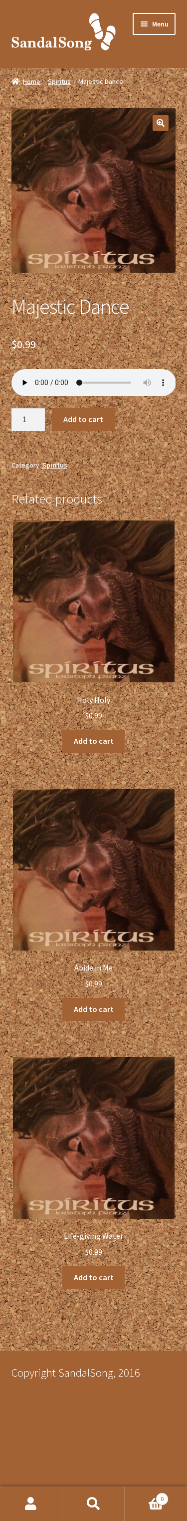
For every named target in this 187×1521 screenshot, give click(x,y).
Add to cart (83, 419)
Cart (144, 1495)
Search (93, 1504)
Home (31, 81)
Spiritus (59, 81)
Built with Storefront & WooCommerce (78, 1464)
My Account (31, 1504)
